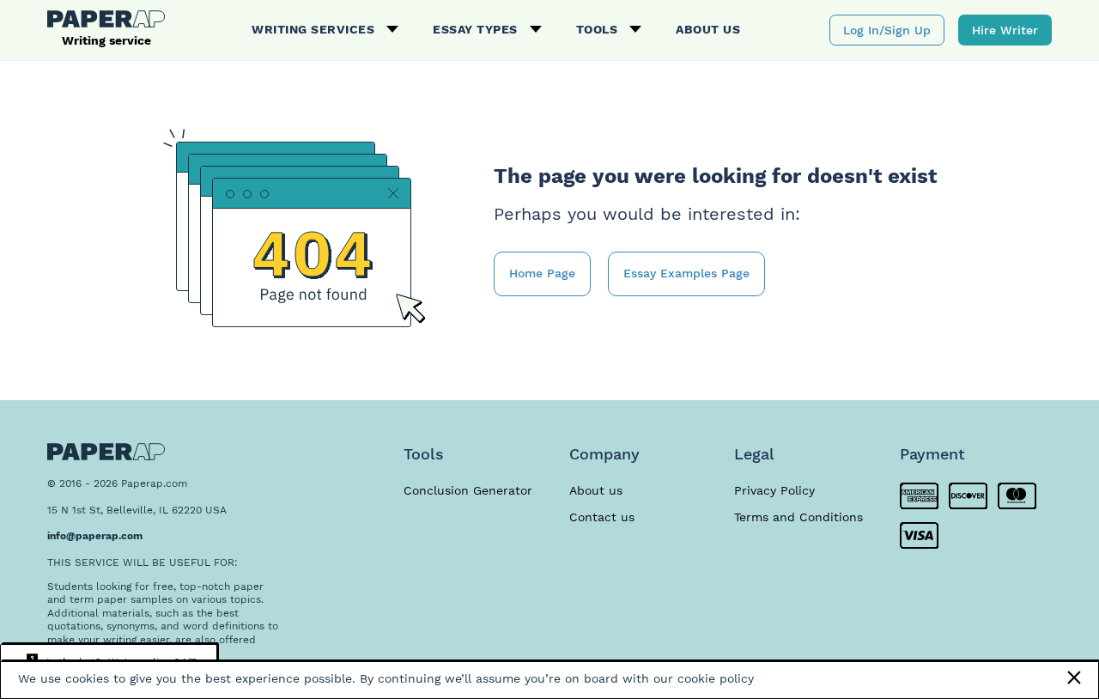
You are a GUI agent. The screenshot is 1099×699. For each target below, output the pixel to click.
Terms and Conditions (798, 517)
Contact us (602, 517)
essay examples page (686, 273)
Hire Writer (1005, 30)
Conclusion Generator (468, 490)
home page (542, 273)
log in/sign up (887, 30)
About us (708, 29)
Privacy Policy (774, 490)
